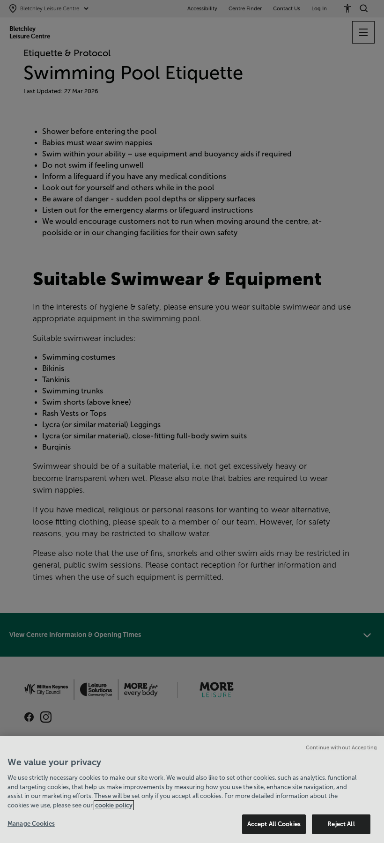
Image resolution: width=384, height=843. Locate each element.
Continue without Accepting (341, 747)
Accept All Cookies (274, 824)
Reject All (340, 824)
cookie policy (114, 805)
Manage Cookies (31, 823)
